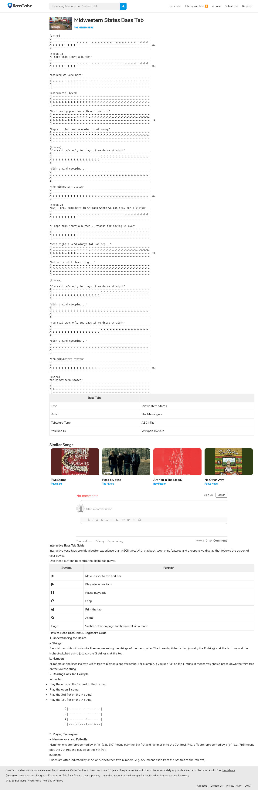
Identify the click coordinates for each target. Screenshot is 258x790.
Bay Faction (159, 484)
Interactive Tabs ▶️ (196, 6)
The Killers (108, 484)
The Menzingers (83, 27)
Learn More (228, 770)
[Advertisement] (22, 69)
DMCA (248, 786)
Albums (216, 6)
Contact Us (217, 786)
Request (247, 6)
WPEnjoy (58, 780)
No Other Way (214, 480)
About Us (202, 786)
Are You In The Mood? (167, 480)
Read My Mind (111, 480)
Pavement (56, 484)
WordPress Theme (38, 780)
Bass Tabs (175, 6)
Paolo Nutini (211, 484)
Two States (58, 480)
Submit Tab (232, 6)
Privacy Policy (234, 786)
